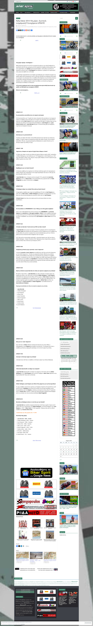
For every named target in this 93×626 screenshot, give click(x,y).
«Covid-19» (30, 585)
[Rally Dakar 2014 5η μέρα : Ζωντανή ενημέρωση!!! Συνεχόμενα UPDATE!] (50, 555)
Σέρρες (40, 585)
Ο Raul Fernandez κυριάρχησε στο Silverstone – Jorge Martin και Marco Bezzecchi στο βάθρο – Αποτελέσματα (68, 317)
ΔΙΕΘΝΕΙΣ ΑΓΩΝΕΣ (53, 12)
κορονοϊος (47, 585)
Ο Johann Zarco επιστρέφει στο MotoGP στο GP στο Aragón (69, 140)
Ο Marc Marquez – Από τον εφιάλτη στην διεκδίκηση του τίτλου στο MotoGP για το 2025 (73, 600)
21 (71, 451)
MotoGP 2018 (16, 583)
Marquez (55, 581)
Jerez (31, 601)
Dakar (30, 599)
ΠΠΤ (38, 585)
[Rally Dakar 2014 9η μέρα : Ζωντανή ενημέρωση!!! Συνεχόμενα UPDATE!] (22, 555)
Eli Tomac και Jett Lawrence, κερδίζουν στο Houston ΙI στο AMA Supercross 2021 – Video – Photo (69, 507)
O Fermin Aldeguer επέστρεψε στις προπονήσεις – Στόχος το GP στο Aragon (68, 197)
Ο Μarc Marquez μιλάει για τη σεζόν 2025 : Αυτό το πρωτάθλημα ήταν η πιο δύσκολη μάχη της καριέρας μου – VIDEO (63, 601)
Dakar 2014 (18, 18)
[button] (22, 12)
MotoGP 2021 (34, 583)
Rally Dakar (41, 26)
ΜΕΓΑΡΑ (36, 585)
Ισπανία (33, 585)
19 (66, 451)
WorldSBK (19, 585)
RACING (66, 583)
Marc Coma (37, 26)
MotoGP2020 (26, 583)
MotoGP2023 (52, 583)
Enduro (20, 601)
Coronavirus (26, 581)
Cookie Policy (23, 624)
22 (73, 451)
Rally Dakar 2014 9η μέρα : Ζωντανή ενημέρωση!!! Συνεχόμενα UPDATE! (22, 560)
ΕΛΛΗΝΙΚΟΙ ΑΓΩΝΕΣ (63, 12)
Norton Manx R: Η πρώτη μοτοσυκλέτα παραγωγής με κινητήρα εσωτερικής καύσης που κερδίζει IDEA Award (68, 126)
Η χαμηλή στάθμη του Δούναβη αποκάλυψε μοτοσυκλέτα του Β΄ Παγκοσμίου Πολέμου (67, 274)
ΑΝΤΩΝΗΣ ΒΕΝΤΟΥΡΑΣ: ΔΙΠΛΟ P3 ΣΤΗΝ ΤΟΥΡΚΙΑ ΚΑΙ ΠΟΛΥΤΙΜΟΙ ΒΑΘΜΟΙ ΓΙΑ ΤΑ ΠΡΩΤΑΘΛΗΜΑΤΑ (67, 186)
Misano (31, 603)
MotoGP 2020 (30, 583)
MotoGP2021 (39, 583)
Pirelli (64, 583)
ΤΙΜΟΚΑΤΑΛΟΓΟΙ (36, 12)
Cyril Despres (19, 26)
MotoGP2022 (43, 583)
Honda (41, 581)
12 (66, 449)
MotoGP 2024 (61, 583)
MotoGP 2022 (48, 583)
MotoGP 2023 (56, 583)
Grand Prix (38, 581)
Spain (72, 583)
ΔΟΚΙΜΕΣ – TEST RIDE (45, 12)
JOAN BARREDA (31, 26)
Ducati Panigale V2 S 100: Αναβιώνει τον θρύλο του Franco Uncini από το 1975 (68, 153)
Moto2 (33, 603)
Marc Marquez (18, 603)
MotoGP (75, 582)
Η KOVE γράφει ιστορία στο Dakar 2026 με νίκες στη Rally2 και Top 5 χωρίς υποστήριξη (68, 526)
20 (68, 451)
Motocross (69, 581)
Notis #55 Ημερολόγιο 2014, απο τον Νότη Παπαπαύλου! (45, 569)
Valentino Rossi (75, 583)
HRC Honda (27, 26)
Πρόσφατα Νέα (63, 158)
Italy (29, 601)
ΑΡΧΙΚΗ (17, 12)
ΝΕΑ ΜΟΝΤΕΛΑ (27, 12)
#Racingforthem (21, 581)
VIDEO (15, 585)
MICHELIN (59, 582)
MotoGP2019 (21, 583)
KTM (34, 26)
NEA (21, 12)
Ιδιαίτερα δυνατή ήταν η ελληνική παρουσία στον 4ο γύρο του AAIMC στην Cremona (68, 289)
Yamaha (55, 26)
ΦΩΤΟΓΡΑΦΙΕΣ (43, 585)
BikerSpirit (24, 25)
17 (60, 451)
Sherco (53, 26)
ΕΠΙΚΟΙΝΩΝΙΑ (72, 12)
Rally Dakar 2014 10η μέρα (47, 26)
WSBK (22, 585)
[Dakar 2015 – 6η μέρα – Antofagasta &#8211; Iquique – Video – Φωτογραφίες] (36, 555)
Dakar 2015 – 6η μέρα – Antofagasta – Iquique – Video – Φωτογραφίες (35, 560)
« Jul (61, 459)
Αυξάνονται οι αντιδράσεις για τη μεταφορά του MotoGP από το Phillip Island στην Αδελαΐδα (68, 171)
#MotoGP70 (17, 599)
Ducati (31, 581)
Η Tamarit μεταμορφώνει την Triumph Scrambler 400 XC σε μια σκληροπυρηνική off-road (69, 259)
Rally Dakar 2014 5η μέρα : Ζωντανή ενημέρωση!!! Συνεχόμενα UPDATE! (50, 560)
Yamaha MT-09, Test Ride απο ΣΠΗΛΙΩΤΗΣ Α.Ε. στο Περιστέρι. (27, 569)
